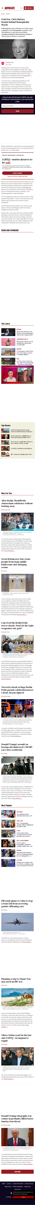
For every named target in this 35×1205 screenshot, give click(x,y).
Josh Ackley (5, 1044)
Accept (23, 1197)
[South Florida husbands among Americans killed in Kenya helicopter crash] (5, 430)
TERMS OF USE (27, 1186)
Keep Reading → (10, 551)
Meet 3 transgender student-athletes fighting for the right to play (25, 824)
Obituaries (20, 812)
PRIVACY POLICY (8, 1186)
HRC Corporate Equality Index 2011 (21, 454)
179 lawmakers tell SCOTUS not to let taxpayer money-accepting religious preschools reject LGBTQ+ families (25, 354)
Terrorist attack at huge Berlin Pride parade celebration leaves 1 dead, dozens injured (17, 690)
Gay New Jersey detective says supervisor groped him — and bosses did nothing (25, 362)
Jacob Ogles (5, 753)
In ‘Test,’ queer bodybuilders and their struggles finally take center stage (25, 845)
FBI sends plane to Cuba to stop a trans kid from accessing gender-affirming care (17, 903)
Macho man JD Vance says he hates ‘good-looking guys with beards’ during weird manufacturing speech (25, 334)
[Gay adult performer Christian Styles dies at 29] (8, 814)
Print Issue (20, 821)
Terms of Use (24, 1194)
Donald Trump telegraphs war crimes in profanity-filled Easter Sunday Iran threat (17, 1118)
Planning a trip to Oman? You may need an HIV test (16, 980)
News (18, 359)
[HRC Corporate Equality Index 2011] (5, 454)
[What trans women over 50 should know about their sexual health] (8, 342)
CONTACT (4, 1183)
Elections (19, 860)
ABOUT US (9, 1183)
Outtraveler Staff (10, 62)
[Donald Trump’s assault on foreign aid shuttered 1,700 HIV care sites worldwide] (17, 765)
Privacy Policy (16, 1194)
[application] (17, 375)
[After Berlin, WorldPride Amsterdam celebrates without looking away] (17, 521)
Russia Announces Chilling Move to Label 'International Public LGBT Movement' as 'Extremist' (21, 437)
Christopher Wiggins (6, 696)
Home (2, 14)
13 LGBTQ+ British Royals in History (21, 448)
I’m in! (17, 111)
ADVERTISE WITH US (29, 1183)
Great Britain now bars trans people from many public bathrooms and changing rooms (15, 563)
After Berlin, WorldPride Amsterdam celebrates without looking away (17, 503)
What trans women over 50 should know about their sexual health (25, 343)
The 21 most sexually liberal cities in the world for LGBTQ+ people (21, 442)
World (7, 14)
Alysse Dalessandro (6, 509)
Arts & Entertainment (23, 840)
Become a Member (17, 173)
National (19, 329)
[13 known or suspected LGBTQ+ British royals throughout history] (5, 448)
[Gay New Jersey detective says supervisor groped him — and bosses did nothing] (8, 361)
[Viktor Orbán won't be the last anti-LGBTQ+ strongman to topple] (17, 1056)
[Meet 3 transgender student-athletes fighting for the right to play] (8, 823)
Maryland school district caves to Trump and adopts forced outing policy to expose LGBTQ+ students (25, 855)
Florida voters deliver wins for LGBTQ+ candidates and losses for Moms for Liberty (25, 863)
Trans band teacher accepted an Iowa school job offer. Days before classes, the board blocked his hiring (25, 836)
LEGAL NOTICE (17, 1189)
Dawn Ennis (5, 571)
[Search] (21, 8)
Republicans (27, 187)
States (18, 830)
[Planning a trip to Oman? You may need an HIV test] (17, 997)
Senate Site (26, 75)
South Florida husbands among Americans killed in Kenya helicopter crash (22, 431)
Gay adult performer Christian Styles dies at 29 (24, 815)
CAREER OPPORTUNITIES (18, 1183)
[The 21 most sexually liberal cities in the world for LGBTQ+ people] (5, 442)
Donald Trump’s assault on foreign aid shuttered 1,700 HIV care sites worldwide (16, 747)
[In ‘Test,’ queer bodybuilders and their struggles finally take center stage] (8, 843)
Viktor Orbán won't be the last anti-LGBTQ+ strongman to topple (16, 1038)
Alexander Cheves (6, 632)
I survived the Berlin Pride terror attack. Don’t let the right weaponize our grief (17, 625)
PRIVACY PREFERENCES (18, 1186)
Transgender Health (22, 339)
